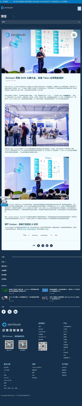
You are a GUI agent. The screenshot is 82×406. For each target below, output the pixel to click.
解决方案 (4, 266)
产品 (3, 262)
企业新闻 (4, 270)
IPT (51, 235)
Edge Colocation (44, 235)
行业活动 (4, 279)
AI (28, 235)
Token (56, 235)
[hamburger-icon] (79, 9)
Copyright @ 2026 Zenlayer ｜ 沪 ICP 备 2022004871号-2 (15, 395)
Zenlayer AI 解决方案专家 (29, 229)
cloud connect (35, 235)
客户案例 (4, 275)
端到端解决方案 (25, 227)
